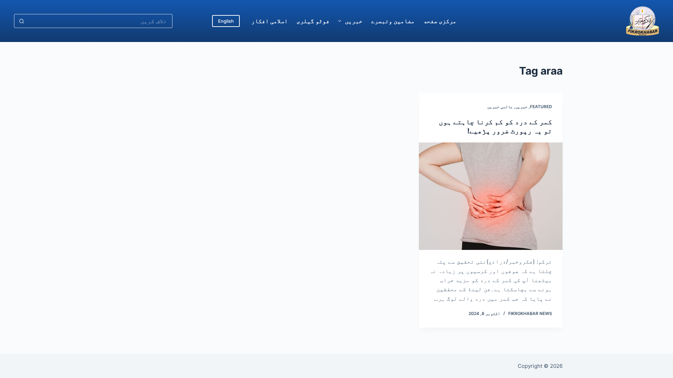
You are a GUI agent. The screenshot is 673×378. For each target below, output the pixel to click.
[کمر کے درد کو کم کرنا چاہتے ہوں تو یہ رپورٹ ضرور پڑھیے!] (491, 196)
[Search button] (21, 21)
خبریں (353, 21)
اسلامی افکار (269, 21)
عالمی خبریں (500, 106)
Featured (541, 106)
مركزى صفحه (439, 21)
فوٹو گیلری (313, 21)
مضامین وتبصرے (393, 21)
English (226, 21)
